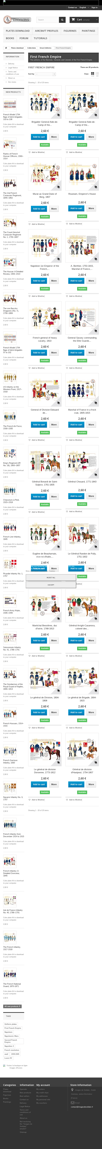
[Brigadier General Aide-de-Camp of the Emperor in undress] (44, 102)
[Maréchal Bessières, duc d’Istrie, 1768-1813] (44, 605)
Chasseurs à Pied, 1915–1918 (11, 501)
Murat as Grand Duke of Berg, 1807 (45, 195)
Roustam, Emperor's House (82, 194)
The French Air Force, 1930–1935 (12, 427)
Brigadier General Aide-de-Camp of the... (45, 123)
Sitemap (23, 1132)
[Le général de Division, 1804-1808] (44, 677)
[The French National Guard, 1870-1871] (9, 974)
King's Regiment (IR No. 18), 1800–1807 (12, 464)
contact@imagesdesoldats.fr (82, 1107)
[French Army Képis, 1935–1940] (9, 601)
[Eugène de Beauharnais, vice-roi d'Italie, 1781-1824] (44, 533)
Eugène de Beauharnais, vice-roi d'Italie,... (45, 555)
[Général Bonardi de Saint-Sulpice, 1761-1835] (44, 461)
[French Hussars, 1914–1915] (9, 714)
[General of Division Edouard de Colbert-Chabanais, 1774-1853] (44, 389)
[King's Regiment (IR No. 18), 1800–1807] (9, 453)
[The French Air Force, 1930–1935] (9, 416)
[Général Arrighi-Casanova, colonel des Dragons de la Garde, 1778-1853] (82, 605)
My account (43, 1085)
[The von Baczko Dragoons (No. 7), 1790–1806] (9, 299)
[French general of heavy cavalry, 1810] (44, 318)
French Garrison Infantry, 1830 (10, 761)
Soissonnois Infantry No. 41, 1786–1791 (12, 648)
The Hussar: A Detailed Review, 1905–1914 (13, 272)
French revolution (12, 1050)
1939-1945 (15, 1054)
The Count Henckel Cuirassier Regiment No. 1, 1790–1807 (12, 234)
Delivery (11, 64)
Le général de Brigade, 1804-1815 (82, 699)
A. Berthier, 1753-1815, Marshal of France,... (82, 267)
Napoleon (8, 1032)
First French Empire (13, 1028)
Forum (24, 38)
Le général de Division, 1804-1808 (44, 699)
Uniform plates (11, 1024)
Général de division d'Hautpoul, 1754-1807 (82, 771)
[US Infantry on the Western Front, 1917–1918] (9, 377)
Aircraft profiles (46, 30)
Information (12, 56)
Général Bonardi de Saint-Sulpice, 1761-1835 (45, 483)
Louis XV (8, 1058)
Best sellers (24, 1096)
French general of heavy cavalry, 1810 (45, 339)
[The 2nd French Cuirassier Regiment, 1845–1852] (9, 183)
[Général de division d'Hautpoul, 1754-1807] (82, 749)
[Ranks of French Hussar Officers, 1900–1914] (9, 144)
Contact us (72, 7)
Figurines (70, 30)
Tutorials (40, 38)
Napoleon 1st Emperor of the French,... (45, 267)
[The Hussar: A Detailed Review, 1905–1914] (9, 262)
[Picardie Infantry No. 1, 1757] (9, 564)
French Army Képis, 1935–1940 (11, 611)
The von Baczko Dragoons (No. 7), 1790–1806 (11, 310)
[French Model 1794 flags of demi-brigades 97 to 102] (9, 338)
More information (32, 571)
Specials (23, 1089)
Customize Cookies (47, 571)
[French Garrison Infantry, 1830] (9, 750)
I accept (51, 585)
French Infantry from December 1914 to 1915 (13, 835)
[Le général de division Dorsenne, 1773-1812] (44, 749)
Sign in (94, 7)
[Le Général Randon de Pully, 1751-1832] (82, 533)
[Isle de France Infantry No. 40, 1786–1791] (9, 900)
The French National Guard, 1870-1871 (12, 985)
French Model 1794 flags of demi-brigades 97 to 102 (12, 350)
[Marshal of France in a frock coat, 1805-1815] (82, 389)
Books (10, 38)
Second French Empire (11, 1041)
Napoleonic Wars (11, 1036)
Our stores (12, 82)
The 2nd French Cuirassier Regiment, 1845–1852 (12, 195)
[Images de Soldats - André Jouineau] (17, 20)
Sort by (31, 74)
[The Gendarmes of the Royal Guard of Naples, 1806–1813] (9, 674)
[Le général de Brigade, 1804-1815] (82, 677)
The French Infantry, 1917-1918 (12, 948)
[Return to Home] (5, 48)
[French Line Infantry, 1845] (9, 527)
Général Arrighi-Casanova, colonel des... (82, 627)
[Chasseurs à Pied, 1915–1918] (9, 490)
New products (13, 92)
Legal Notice (13, 68)
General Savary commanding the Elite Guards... (82, 339)
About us (11, 78)
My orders (40, 1089)
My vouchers (41, 1103)
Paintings (88, 30)
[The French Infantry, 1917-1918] (9, 937)
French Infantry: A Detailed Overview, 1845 (11, 873)
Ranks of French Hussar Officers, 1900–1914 (13, 156)
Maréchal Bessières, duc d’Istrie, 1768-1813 (44, 627)
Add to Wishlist (37, 152)
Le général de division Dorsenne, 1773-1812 (45, 771)
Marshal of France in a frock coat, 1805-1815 (82, 411)
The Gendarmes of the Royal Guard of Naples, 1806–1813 (13, 686)
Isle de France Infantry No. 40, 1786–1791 (13, 911)
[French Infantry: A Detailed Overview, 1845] (9, 861)
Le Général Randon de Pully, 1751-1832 (82, 555)
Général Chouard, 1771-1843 (82, 481)
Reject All (51, 577)
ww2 (6, 1054)
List (97, 76)
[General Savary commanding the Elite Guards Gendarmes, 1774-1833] (82, 318)
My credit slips (42, 1093)
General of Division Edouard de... (45, 411)
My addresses (42, 1096)
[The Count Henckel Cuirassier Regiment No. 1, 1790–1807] (9, 222)
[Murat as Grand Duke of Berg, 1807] (44, 174)
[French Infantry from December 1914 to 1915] (9, 824)
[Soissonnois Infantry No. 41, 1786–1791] (9, 637)
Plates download (18, 30)
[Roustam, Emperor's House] (82, 174)
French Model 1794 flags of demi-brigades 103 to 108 (12, 116)
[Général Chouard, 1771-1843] (82, 461)
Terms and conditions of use (25, 1112)
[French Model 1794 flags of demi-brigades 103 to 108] (9, 105)
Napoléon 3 (9, 1046)
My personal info (43, 1100)
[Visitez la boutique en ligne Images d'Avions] (16, 1067)
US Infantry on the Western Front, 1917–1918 (12, 389)
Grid (92, 76)
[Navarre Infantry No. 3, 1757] (9, 787)
